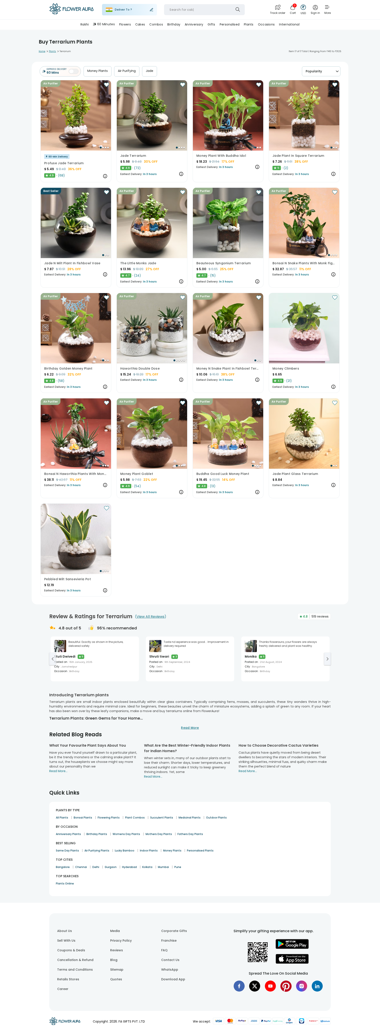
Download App (173, 979)
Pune (177, 867)
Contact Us (170, 960)
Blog (113, 960)
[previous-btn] (52, 659)
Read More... (58, 771)
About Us (64, 931)
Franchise (169, 940)
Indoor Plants (149, 850)
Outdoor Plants (216, 817)
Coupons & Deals (71, 950)
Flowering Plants (109, 817)
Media (115, 931)
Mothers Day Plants (159, 834)
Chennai (81, 867)
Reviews (116, 950)
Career (62, 989)
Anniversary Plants (68, 834)
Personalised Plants (200, 850)
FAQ (164, 950)
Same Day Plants (67, 850)
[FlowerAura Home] (71, 9)
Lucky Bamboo (124, 850)
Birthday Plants (96, 834)
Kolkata (147, 867)
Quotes (116, 979)
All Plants (62, 817)
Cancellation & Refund (75, 960)
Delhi (95, 867)
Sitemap (116, 969)
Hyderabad (129, 867)
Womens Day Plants (126, 834)
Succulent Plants (161, 817)
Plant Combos (135, 817)
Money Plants (97, 71)
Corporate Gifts (174, 931)
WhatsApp (169, 969)
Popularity (314, 71)
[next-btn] (327, 659)
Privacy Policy (121, 940)
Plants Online (65, 883)
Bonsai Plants (83, 817)
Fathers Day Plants (190, 834)
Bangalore (63, 867)
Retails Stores (68, 979)
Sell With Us (66, 940)
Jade (149, 71)
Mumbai (163, 867)
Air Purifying (127, 71)
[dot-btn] (101, 147)
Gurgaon (111, 867)
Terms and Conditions (75, 969)
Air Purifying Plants (96, 850)
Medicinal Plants (190, 817)
